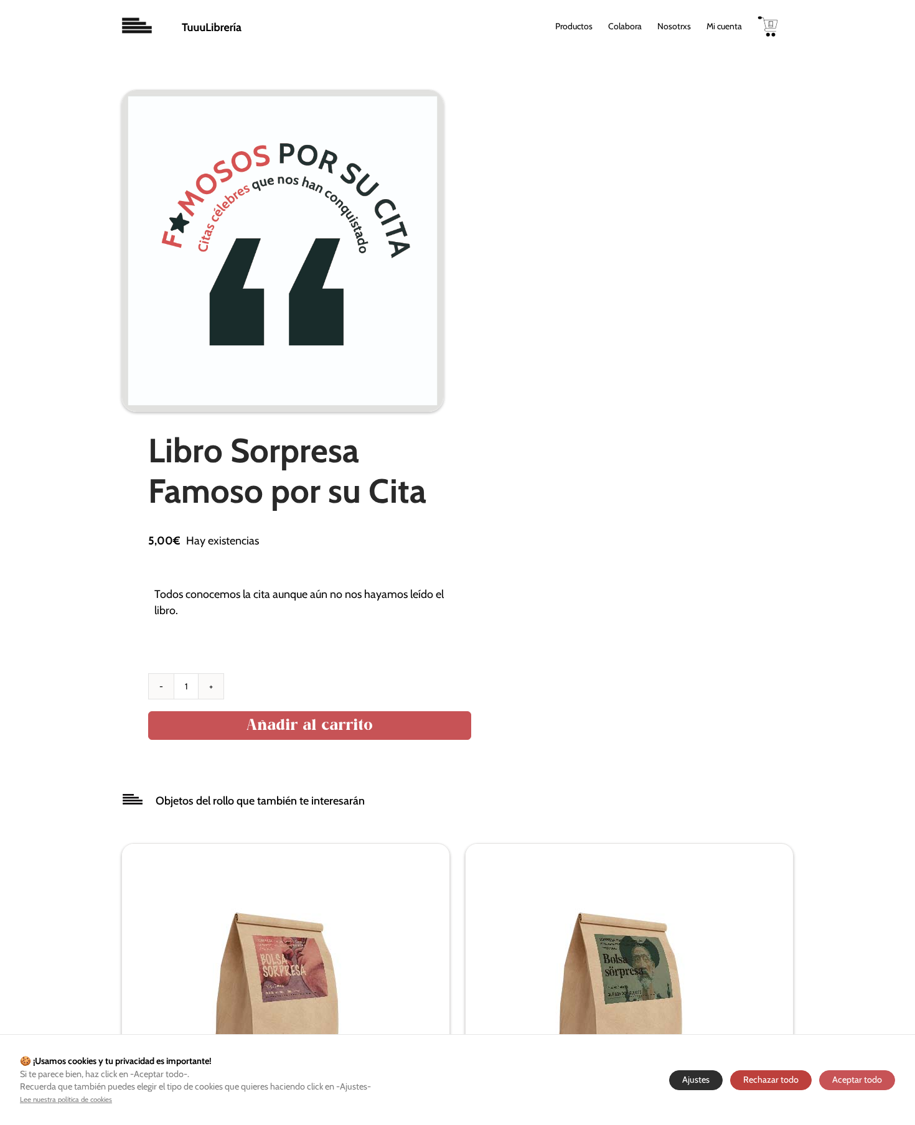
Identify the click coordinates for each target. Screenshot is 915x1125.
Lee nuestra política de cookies (66, 1099)
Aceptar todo (857, 1079)
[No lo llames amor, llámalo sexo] (277, 851)
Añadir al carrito (309, 725)
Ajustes (696, 1079)
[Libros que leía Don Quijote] (621, 851)
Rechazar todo (771, 1079)
